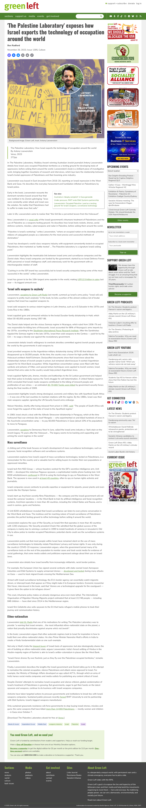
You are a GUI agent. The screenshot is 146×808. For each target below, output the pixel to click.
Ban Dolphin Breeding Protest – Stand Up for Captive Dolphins (121, 176)
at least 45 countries (49, 478)
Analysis (8, 775)
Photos (28, 772)
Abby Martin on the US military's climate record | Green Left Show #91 (122, 316)
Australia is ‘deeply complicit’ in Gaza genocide (73, 197)
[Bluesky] (18, 55)
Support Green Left (119, 260)
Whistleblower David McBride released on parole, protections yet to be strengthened (122, 422)
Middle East (42, 724)
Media (32, 16)
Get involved (52, 16)
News (7, 772)
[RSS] (137, 402)
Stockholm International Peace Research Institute (56, 330)
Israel (67, 724)
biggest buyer (39, 646)
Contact (49, 778)
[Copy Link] (32, 55)
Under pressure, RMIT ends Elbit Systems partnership (76, 200)
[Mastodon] (9, 55)
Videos (28, 778)
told (26, 622)
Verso (60, 717)
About (48, 772)
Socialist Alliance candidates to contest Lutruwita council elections (122, 430)
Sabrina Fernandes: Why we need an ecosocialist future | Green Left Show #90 (122, 338)
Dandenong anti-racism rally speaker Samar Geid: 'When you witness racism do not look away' (122, 361)
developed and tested (74, 571)
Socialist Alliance (74, 778)
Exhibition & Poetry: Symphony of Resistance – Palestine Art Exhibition (122, 194)
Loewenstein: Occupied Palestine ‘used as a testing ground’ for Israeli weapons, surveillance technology (75, 204)
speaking (24, 429)
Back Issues (9, 783)
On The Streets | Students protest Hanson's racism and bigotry (122, 308)
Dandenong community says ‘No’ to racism (121, 414)
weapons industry (55, 724)
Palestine (75, 724)
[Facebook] (13, 55)
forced (63, 697)
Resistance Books (74, 775)
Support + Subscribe (117, 3)
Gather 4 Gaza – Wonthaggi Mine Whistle (122, 186)
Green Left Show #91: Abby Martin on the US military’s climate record (122, 438)
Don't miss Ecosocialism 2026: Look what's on (121, 353)
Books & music (13, 724)
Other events (122, 220)
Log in (138, 3)
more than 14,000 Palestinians (60, 709)
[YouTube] (108, 402)
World (7, 778)
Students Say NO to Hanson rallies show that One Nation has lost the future (122, 380)
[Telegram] (126, 402)
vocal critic (33, 219)
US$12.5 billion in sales (89, 279)
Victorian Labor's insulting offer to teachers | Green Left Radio (122, 324)
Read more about (99, 800)
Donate (131, 3)
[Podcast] (113, 402)
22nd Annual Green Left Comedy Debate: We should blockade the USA (122, 212)
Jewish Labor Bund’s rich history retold (121, 446)
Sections (9, 16)
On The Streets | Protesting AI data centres (120, 330)
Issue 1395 (32, 49)
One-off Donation (24, 744)
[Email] (27, 55)
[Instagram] (122, 402)
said (71, 405)
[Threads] (134, 402)
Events (40, 16)
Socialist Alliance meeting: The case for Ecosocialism (121, 201)
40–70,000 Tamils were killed (61, 385)
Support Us (20, 16)
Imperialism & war (28, 724)
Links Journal (72, 772)
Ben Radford (13, 45)
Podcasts (29, 775)
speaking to (33, 294)
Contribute (50, 775)
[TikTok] (119, 402)
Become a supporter (19, 748)
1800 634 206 (30, 755)
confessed (32, 475)
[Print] (23, 55)
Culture (42, 49)
